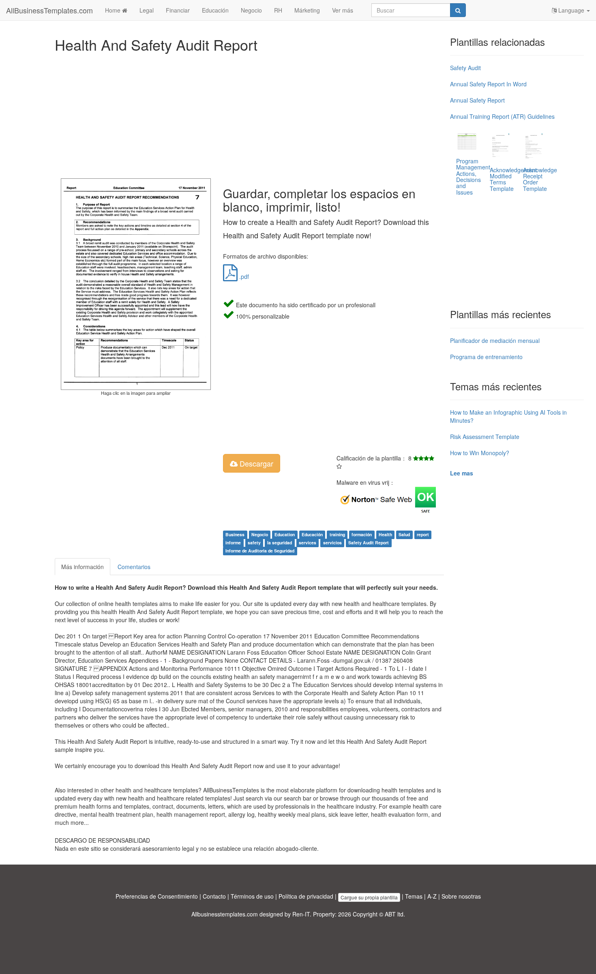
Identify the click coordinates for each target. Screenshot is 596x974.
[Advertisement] (249, 113)
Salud (404, 534)
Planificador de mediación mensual (495, 340)
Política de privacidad (306, 896)
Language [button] (571, 10)
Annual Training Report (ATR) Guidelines (502, 116)
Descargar (255, 463)
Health (385, 534)
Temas (413, 896)
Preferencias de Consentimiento (157, 896)
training (337, 534)
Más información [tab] (82, 567)
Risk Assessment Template (484, 436)
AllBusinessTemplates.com (49, 10)
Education (284, 534)
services (307, 542)
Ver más (342, 10)
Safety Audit (465, 68)
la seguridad (279, 542)
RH (278, 10)
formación (362, 534)
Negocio (251, 10)
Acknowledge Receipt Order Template (540, 179)
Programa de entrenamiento (486, 357)
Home (113, 10)
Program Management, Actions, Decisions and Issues (474, 176)
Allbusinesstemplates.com (224, 914)
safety (254, 542)
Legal (146, 10)
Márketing (307, 10)
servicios (332, 542)
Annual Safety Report (477, 100)
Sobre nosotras (461, 896)
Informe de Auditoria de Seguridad (259, 551)
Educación (215, 10)
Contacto (214, 896)
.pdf (243, 276)
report (423, 534)
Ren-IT (301, 914)
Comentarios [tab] (134, 567)
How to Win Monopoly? (479, 453)
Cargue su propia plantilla (369, 897)
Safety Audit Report (368, 542)
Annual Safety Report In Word (488, 84)
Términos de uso (252, 896)
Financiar (178, 10)
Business (234, 534)
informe (233, 542)
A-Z (432, 896)
